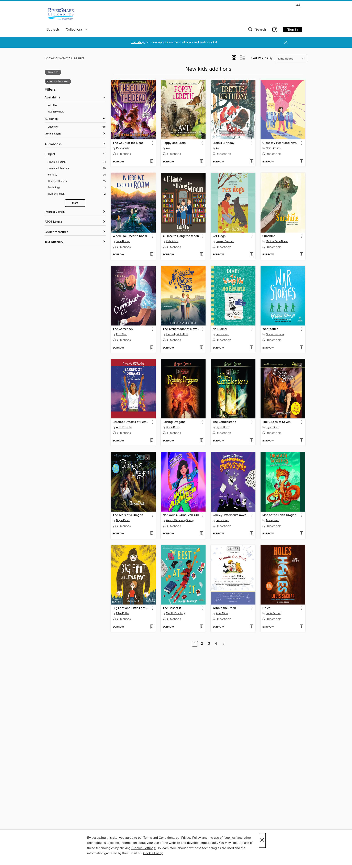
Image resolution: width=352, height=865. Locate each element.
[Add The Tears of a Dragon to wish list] (151, 533)
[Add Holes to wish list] (301, 627)
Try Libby (137, 42)
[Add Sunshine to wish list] (301, 254)
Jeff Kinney (222, 334)
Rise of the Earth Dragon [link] (279, 515)
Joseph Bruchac (225, 241)
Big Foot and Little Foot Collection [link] (131, 608)
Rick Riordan (123, 148)
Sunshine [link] (268, 236)
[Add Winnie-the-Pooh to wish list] (251, 627)
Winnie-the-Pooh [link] (224, 608)
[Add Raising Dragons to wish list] (201, 441)
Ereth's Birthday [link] (223, 143)
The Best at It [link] (172, 608)
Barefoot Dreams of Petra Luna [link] (131, 422)
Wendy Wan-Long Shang (180, 520)
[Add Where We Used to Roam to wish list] (151, 254)
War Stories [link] (270, 329)
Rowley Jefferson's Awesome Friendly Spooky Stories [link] (231, 515)
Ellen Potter (122, 613)
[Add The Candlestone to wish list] (251, 441)
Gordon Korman (275, 334)
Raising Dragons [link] (174, 422)
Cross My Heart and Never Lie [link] (281, 143)
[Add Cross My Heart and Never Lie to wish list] (301, 161)
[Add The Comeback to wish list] (151, 348)
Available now (56, 111)
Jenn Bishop (123, 241)
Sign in (292, 29)
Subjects (53, 29)
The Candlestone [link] (224, 422)
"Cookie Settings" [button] (143, 848)
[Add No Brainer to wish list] (251, 348)
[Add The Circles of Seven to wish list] (301, 441)
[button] (256, 30)
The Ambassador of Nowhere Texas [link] (181, 329)
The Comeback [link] (123, 329)
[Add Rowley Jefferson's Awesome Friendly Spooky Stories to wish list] (251, 533)
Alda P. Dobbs (124, 427)
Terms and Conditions (158, 838)
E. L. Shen (121, 334)
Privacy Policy (191, 838)
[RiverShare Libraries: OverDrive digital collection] (61, 14)
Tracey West (272, 520)
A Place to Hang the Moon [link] (181, 236)
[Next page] (224, 643)
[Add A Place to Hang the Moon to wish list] (201, 254)
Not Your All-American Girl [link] (181, 515)
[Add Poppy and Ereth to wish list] (201, 161)
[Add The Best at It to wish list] (201, 627)
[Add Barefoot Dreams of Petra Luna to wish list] (151, 441)
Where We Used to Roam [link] (130, 236)
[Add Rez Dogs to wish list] (251, 254)
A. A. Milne (222, 613)
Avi (168, 148)
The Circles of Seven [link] (276, 422)
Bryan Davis (172, 427)
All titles (52, 105)
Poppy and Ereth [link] (174, 143)
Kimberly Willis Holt (177, 334)
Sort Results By (261, 58)
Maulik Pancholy (175, 613)
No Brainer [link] (219, 329)
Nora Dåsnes (273, 148)
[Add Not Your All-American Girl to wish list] (201, 533)
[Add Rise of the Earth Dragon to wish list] (301, 533)
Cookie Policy (153, 853)
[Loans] (275, 30)
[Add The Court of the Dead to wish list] (151, 161)
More (75, 203)
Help (298, 5)
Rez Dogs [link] (219, 236)
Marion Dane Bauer (277, 241)
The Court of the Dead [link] (128, 143)
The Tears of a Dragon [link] (128, 515)
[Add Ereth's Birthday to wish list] (251, 161)
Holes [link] (266, 608)
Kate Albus (172, 241)
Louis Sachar (273, 613)
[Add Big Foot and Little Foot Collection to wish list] (151, 627)
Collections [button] (75, 29)
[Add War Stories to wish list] (301, 348)
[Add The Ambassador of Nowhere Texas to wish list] (201, 348)
